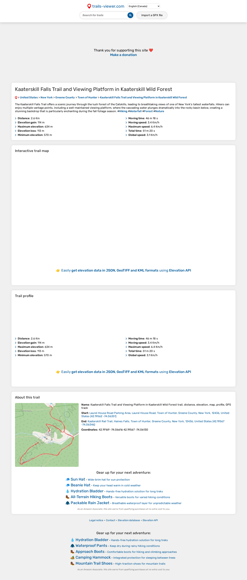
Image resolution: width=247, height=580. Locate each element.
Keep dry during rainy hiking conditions (135, 546)
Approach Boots (90, 551)
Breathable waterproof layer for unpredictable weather (147, 503)
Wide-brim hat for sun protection (109, 479)
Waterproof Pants (91, 545)
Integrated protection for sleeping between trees (144, 557)
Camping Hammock (93, 557)
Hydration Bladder (87, 491)
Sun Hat (78, 479)
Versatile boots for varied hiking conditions (142, 497)
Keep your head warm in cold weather (117, 485)
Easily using (126, 270)
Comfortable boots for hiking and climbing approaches (142, 552)
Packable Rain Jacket (90, 502)
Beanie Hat (80, 485)
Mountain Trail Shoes (94, 563)
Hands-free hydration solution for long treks (134, 491)
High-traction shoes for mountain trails (140, 563)
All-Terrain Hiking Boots (91, 497)
